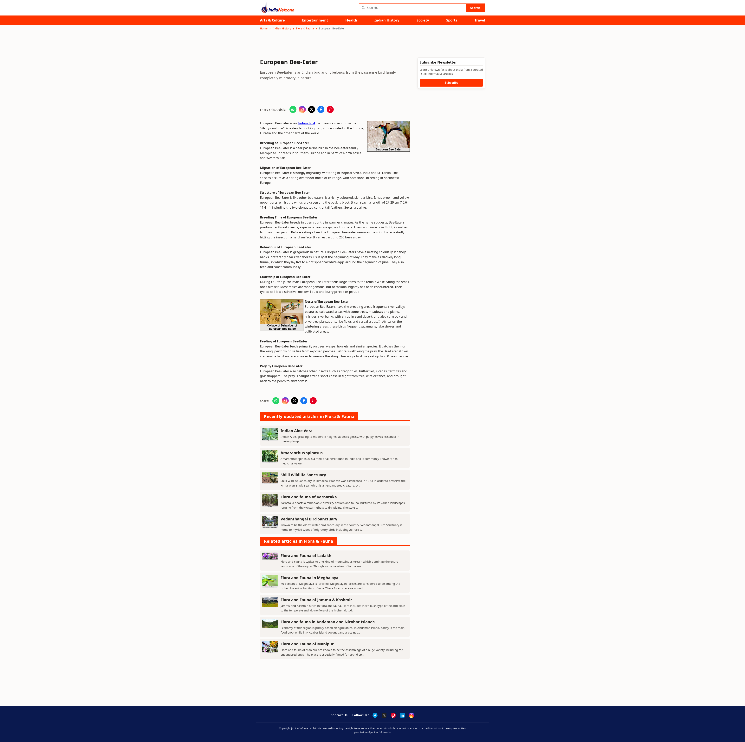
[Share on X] (311, 109)
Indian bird (306, 123)
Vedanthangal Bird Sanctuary (309, 519)
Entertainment (315, 20)
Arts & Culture (272, 20)
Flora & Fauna (305, 28)
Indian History (386, 20)
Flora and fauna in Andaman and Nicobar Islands (328, 621)
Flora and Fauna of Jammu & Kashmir (316, 599)
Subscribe (451, 82)
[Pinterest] (393, 715)
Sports (451, 20)
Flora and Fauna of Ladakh (306, 555)
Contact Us (339, 715)
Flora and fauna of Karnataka (309, 497)
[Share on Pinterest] (330, 109)
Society (423, 20)
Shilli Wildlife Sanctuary (303, 474)
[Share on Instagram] (302, 109)
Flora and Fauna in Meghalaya (309, 577)
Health (351, 20)
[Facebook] (375, 715)
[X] (384, 715)
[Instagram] (411, 715)
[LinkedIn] (402, 715)
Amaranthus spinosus (302, 452)
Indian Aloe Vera (297, 430)
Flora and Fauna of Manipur (307, 644)
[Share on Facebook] (320, 109)
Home (264, 28)
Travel (480, 20)
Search (475, 8)
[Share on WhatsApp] (292, 109)
